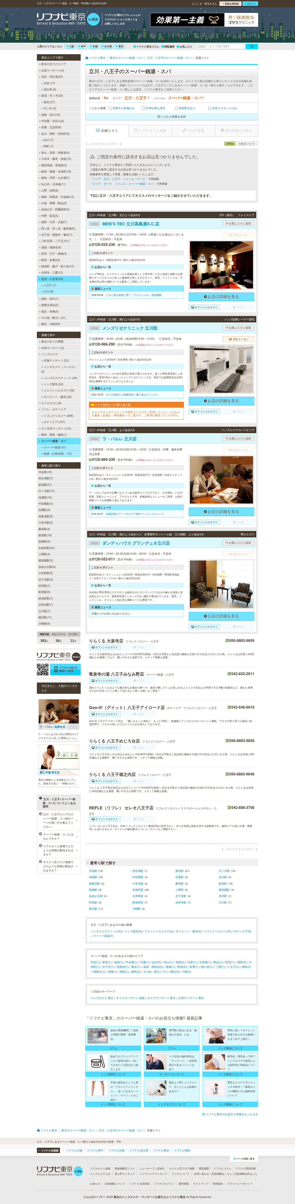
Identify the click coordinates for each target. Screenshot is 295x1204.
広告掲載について (115, 1183)
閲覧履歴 (169, 46)
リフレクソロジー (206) (58, 415)
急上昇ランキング (125, 1173)
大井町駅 (137, 896)
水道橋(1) (205, 962)
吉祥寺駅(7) (45, 604)
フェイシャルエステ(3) (159, 931)
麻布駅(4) (44, 529)
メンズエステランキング (153, 1173)
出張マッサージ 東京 (191, 998)
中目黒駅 (137, 877)
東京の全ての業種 (52, 341)
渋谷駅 (93, 871)
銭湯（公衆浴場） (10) (58, 453)
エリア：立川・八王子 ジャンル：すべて (119, 179)
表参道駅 (94, 883)
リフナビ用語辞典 (246, 1168)
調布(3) (246, 967)
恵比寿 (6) (50, 89)
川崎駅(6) (44, 623)
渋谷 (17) (49, 83)
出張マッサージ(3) (52, 70)
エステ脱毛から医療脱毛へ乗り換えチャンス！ (132, 394)
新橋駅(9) (44, 541)
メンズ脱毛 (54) (53, 384)
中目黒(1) (132, 962)
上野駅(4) (44, 554)
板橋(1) (170, 967)
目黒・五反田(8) (51, 127)
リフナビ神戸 (95, 1150)
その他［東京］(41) (53, 317)
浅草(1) (191, 962)
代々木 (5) (50, 108)
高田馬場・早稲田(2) (54, 165)
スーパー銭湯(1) (103, 936)
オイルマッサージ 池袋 (130, 998)
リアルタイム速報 (100, 1168)
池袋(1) (118, 962)
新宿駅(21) (45, 484)
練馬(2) (135, 971)
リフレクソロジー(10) (217, 931)
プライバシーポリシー (240, 1183)
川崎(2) (186, 971)
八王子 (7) (50, 285)
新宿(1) (106, 962)
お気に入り (186, 46)
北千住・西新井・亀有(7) (56, 234)
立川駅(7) (44, 611)
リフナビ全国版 (50, 1150)
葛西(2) (180, 962)
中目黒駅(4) (45, 503)
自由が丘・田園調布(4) (55, 209)
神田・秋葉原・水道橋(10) (57, 197)
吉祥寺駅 (180, 902)
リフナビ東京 (161, 1150)
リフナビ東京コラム (147, 46)
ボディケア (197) (54, 422)
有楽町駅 (137, 889)
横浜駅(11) (45, 617)
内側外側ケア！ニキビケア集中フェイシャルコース (135, 514)
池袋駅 (93, 877)
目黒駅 (179, 877)
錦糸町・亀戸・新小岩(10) (57, 266)
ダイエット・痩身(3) (188, 931)
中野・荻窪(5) (50, 216)
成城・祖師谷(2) (153, 967)
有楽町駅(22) (46, 548)
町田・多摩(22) (50, 260)
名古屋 (108, 46)
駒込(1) (218, 962)
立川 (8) (48, 291)
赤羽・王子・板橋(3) (54, 253)
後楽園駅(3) (45, 560)
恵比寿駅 (137, 871)
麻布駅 (179, 883)
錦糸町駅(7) (45, 598)
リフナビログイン (164, 1183)
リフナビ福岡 (182, 1150)
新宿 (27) (49, 102)
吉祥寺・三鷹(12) (52, 272)
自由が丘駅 (96, 896)
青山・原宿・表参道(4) (55, 152)
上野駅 (179, 889)
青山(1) (168, 962)
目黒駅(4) (44, 510)
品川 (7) (48, 140)
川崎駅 (136, 908)
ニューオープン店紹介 (152, 1168)
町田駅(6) (44, 592)
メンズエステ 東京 (102, 998)
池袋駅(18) (45, 497)
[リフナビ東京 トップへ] (68, 20)
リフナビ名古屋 (138, 1150)
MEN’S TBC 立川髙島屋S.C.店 (125, 224)
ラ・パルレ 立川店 (114, 439)
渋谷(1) (95, 962)
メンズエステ (49, 354)
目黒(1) (144, 962)
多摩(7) (193, 967)
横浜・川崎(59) (50, 324)
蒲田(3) (241, 962)
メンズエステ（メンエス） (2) (59, 369)
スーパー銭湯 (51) (55, 447)
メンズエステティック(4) (106, 931)
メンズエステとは (100, 1173)
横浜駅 (93, 908)
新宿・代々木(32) (52, 95)
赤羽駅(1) (44, 585)
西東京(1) (99, 971)
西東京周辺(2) (50, 305)
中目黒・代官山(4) (52, 121)
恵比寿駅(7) (45, 478)
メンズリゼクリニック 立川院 (124, 328)
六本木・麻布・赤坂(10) (56, 159)
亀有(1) (135, 967)
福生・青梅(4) (50, 311)
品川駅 (223, 877)
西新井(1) (123, 967)
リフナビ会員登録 (139, 1183)
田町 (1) (48, 146)
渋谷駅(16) (45, 472)
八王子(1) (233, 967)
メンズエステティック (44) (60, 378)
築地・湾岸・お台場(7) (55, 177)
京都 (95, 46)
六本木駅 (137, 883)
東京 (121, 46)
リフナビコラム (222, 1168)
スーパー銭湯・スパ (53, 441)
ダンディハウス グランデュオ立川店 (130, 543)
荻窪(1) (229, 962)
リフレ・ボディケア (53, 409)
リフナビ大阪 (74, 1150)
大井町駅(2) (45, 573)
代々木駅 (224, 871)
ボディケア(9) (242, 931)
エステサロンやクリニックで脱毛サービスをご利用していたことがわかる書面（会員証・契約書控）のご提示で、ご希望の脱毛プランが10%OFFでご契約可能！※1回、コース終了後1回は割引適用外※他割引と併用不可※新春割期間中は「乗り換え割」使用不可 (136, 413)
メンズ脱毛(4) (133, 931)
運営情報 (184, 1183)
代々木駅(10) (46, 491)
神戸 (83, 46)
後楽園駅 (224, 889)
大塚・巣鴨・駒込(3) (54, 203)
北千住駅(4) (45, 579)
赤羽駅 (223, 896)
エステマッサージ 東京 (161, 998)
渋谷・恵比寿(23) (52, 76)
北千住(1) (108, 967)
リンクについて (180, 1173)
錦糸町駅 (137, 902)
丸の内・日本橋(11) (53, 184)
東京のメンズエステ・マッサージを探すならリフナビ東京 (150, 1197)
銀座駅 (223, 883)
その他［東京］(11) (155, 971)
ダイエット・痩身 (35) (58, 397)
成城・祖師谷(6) (51, 247)
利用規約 (218, 1183)
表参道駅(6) (45, 516)
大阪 (71, 46)
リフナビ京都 (116, 1150)
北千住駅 (180, 896)
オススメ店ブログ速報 (182, 1168)
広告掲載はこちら (222, 1173)
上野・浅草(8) (50, 190)
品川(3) (156, 962)
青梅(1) (112, 971)
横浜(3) (174, 971)
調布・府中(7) (50, 299)
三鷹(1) (220, 967)
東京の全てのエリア (53, 64)
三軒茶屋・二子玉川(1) (55, 241)
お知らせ (95, 1183)
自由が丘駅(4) (47, 567)
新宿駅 (179, 871)
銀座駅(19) (45, 535)
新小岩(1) (207, 967)
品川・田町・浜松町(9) (55, 133)
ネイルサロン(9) (51, 403)
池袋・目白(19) (50, 114)
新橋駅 (93, 889)
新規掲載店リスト (125, 1168)
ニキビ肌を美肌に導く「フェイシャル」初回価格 (134, 295)
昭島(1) (124, 971)
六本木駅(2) (45, 522)
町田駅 (93, 902)
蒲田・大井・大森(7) (54, 222)
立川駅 (223, 902)
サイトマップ (200, 1183)
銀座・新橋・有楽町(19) (56, 171)
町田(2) (182, 967)
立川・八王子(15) (52, 279)
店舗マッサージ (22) (56, 360)
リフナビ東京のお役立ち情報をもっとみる (232, 1114)
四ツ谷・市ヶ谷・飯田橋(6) (58, 228)
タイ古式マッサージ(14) (56, 428)
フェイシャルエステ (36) (59, 390)
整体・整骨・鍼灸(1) (54, 434)
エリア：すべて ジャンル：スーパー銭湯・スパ (123, 183)
